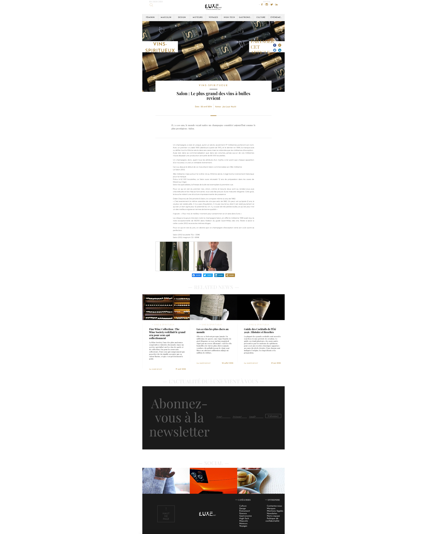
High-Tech (229, 17)
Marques (271, 509)
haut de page (166, 516)
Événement (277, 17)
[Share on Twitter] (274, 50)
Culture (261, 17)
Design (182, 17)
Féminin (150, 17)
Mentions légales (275, 511)
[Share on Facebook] (274, 45)
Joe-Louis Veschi (229, 107)
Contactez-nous (274, 506)
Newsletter (272, 514)
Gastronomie (246, 17)
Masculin (166, 17)
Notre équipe (273, 516)
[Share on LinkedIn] (279, 50)
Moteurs (198, 17)
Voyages (213, 17)
